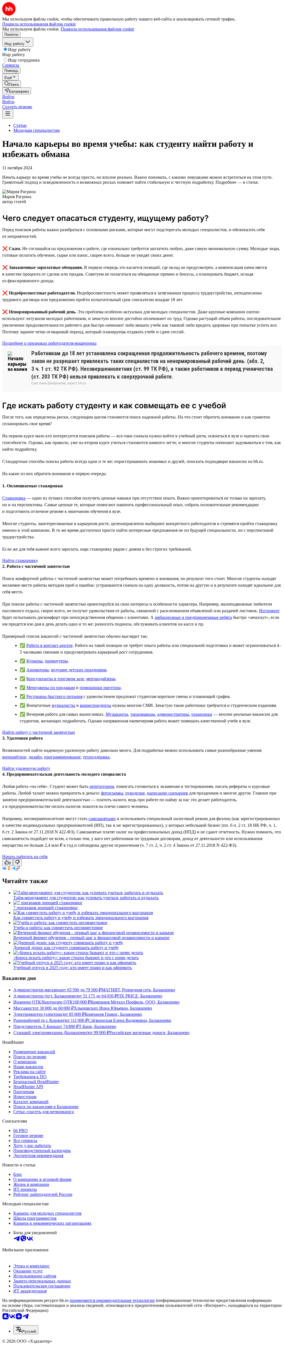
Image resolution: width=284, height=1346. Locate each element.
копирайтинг (14, 757)
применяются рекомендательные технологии (112, 1300)
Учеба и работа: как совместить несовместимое (58, 927)
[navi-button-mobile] (7, 114)
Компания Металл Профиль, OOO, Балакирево (134, 1002)
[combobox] (25, 1329)
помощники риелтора (100, 687)
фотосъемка (112, 793)
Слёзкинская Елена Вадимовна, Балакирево (129, 1020)
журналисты (63, 705)
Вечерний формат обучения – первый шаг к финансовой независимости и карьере (91, 937)
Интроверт (269, 610)
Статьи (20, 125)
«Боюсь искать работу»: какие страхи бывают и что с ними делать (76, 957)
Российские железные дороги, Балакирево (149, 1032)
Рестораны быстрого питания (54, 696)
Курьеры (34, 661)
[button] (8, 96)
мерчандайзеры (100, 678)
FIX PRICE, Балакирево (139, 996)
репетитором (102, 786)
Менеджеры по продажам (50, 687)
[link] (11, 83)
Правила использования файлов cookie (97, 29)
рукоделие (135, 793)
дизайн (35, 757)
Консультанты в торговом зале (55, 678)
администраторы (173, 714)
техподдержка (96, 757)
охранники (201, 714)
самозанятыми (102, 818)
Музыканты (117, 714)
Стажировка (14, 498)
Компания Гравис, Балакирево (113, 1014)
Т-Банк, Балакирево (97, 1026)
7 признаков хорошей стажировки (45, 907)
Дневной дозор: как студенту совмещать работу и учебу (66, 947)
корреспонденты (95, 705)
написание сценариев (167, 793)
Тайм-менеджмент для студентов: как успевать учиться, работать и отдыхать (86, 897)
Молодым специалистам (36, 130)
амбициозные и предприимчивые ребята (193, 617)
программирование (62, 757)
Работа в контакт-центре (49, 645)
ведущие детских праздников (78, 669)
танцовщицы (142, 714)
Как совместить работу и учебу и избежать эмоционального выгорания (80, 917)
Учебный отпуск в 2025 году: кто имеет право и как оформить (72, 967)
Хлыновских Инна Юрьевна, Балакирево (113, 1008)
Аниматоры (37, 669)
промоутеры (56, 661)
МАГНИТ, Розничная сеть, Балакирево (138, 989)
